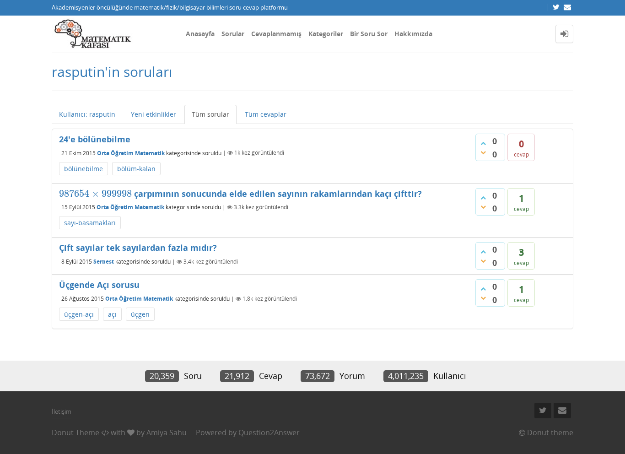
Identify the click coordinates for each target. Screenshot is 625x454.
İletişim (61, 411)
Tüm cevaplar (265, 114)
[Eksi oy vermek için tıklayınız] (483, 152)
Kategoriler (325, 33)
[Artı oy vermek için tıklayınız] (483, 143)
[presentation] (95, 193)
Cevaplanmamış (276, 33)
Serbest (103, 261)
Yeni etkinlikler (153, 114)
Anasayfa (200, 33)
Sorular (232, 33)
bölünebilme (83, 168)
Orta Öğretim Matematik (131, 153)
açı (112, 314)
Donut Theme (75, 432)
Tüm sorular (210, 114)
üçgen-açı (79, 314)
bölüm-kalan (136, 168)
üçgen (140, 314)
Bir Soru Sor (369, 33)
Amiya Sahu (166, 432)
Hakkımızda (413, 33)
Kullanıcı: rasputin (87, 114)
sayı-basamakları (90, 222)
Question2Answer (269, 432)
